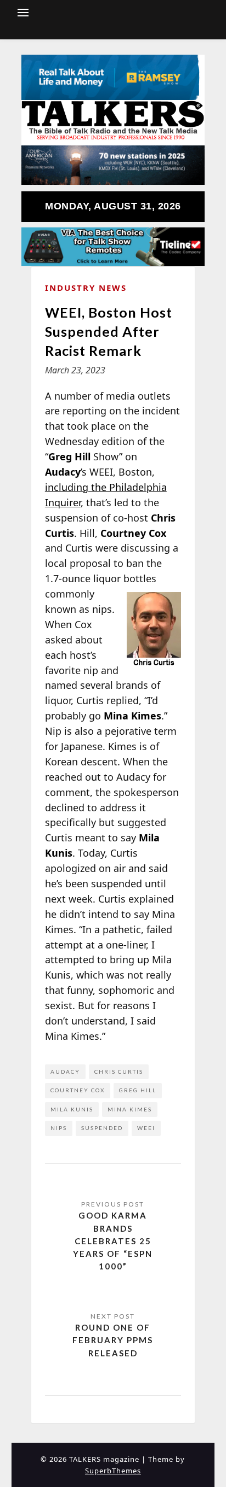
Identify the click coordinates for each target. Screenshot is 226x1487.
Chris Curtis (118, 1071)
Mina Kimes (130, 1109)
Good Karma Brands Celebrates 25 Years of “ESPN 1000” (112, 1240)
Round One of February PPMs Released (112, 1340)
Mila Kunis (71, 1109)
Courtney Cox (77, 1090)
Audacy (65, 1071)
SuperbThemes (113, 1471)
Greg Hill (137, 1090)
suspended (102, 1128)
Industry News (86, 287)
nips (58, 1128)
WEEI (146, 1128)
